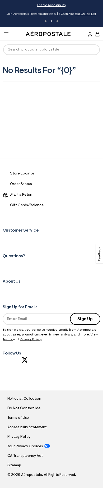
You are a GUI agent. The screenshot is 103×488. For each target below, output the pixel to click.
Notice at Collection (24, 399)
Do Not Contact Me (23, 408)
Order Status (21, 184)
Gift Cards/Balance (27, 205)
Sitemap (14, 465)
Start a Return (21, 195)
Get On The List (85, 14)
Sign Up (85, 319)
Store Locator (22, 174)
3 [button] (57, 21)
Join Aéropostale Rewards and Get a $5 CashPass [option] (51, 14)
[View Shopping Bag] (97, 34)
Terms (8, 339)
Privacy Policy (30, 339)
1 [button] (45, 21)
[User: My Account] (90, 35)
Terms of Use (18, 418)
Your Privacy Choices (25, 446)
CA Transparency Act (25, 456)
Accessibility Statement (27, 427)
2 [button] (51, 21)
